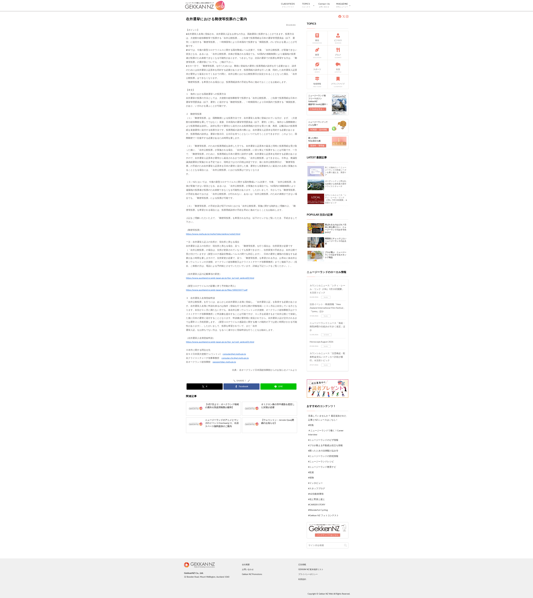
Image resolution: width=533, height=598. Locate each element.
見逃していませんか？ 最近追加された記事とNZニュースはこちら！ (327, 418)
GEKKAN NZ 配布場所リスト (310, 569)
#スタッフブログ (316, 488)
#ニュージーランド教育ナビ (322, 467)
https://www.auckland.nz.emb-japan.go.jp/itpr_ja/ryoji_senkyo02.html (220, 278)
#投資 (311, 472)
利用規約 (302, 579)
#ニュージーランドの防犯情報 (323, 456)
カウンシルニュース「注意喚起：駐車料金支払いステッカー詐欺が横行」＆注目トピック (327, 357)
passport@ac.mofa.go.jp (224, 362)
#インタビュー (315, 483)
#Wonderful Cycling (318, 510)
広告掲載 (302, 565)
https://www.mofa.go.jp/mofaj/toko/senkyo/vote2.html (213, 234)
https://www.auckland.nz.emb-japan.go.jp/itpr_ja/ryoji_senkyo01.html (220, 342)
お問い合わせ (248, 569)
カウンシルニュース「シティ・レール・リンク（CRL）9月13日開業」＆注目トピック (327, 289)
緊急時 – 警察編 (317, 146)
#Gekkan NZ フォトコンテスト (323, 515)
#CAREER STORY (316, 505)
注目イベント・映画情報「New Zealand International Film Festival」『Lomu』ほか (327, 308)
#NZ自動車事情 (316, 494)
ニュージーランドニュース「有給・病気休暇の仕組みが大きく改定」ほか (327, 326)
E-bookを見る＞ (317, 109)
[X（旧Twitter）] (343, 16)
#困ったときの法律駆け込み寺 (323, 451)
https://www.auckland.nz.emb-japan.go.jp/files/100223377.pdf (216, 290)
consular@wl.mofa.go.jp (234, 354)
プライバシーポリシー (308, 574)
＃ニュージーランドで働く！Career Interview (326, 433)
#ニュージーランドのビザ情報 (323, 440)
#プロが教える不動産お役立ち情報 (325, 445)
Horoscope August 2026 (321, 342)
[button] (345, 545)
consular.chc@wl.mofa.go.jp (235, 358)
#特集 (311, 425)
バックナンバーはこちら (327, 535)
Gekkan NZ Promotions (252, 574)
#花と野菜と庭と (316, 499)
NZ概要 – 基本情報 (318, 130)
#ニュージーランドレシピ (321, 461)
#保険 (311, 478)
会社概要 (246, 565)
